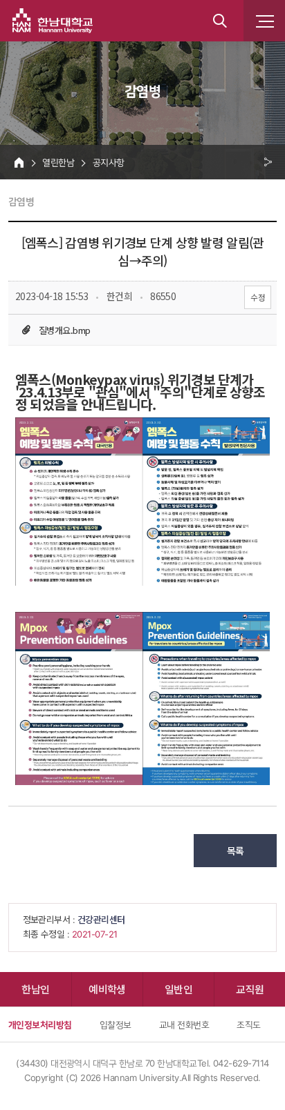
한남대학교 (52, 20)
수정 (257, 297)
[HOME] (19, 162)
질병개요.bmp (65, 330)
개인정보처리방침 (40, 1024)
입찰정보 (115, 1024)
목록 (235, 851)
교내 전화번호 (184, 1024)
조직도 (248, 1024)
